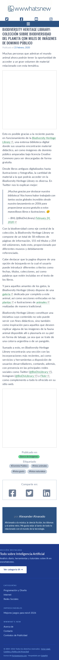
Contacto (8, 631)
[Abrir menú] (29, 24)
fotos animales (40, 466)
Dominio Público (20, 466)
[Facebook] (23, 19)
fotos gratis (19, 472)
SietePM (44, 656)
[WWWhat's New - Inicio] (29, 8)
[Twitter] (8, 19)
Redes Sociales (11, 599)
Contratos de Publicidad (15, 635)
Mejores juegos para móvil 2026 (20, 613)
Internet (7, 595)
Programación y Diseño (15, 590)
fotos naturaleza (37, 472)
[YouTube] (37, 19)
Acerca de (8, 627)
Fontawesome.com (19, 656)
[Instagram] (52, 19)
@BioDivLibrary (38, 372)
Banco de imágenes (29, 457)
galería (6, 294)
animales (41, 302)
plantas (6, 302)
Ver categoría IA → (13, 569)
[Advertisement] (29, 100)
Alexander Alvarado (32, 516)
